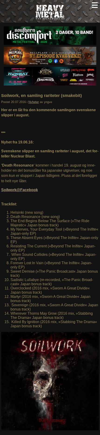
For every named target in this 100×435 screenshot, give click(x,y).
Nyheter (33, 102)
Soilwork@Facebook (19, 190)
